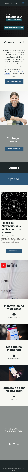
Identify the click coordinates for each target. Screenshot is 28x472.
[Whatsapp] (18, 444)
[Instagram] (10, 444)
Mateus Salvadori (14, 317)
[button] (23, 3)
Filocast (14, 399)
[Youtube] (14, 444)
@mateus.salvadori (14, 358)
